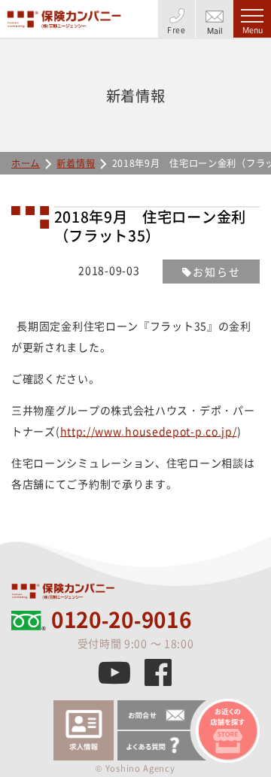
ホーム (25, 163)
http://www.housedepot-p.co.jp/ (148, 431)
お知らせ (217, 271)
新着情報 (75, 163)
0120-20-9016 (121, 619)
